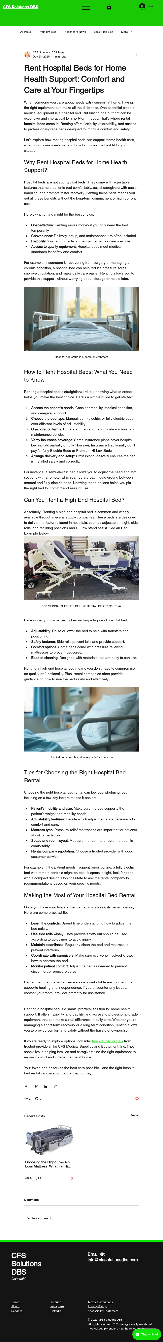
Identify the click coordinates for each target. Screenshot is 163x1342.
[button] (109, 6)
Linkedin (55, 1311)
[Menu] (86, 7)
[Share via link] (55, 1086)
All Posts (25, 31)
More (124, 31)
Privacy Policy (97, 1306)
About (15, 1306)
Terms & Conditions (100, 1302)
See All (134, 1115)
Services (16, 1311)
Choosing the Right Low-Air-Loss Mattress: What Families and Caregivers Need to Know (49, 1164)
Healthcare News (75, 31)
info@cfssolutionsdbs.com (113, 1259)
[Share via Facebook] (26, 1086)
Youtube (55, 1302)
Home (15, 1302)
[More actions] (136, 54)
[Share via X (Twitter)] (36, 1086)
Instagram (57, 1306)
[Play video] (81, 568)
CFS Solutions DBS (20, 7)
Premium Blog (47, 31)
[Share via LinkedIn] (45, 1086)
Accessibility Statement (103, 1311)
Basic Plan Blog (103, 31)
